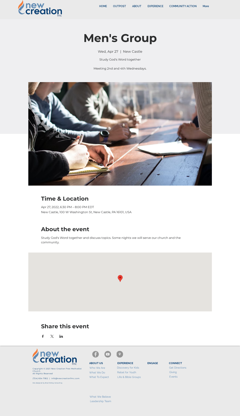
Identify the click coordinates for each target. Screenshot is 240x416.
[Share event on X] (52, 336)
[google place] (120, 354)
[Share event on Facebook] (43, 336)
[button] (155, 6)
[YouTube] (107, 354)
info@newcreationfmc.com (65, 378)
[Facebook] (95, 354)
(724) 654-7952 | (42, 378)
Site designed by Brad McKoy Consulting (47, 383)
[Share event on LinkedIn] (61, 336)
